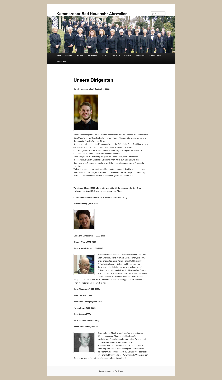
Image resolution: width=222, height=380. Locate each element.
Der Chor (79, 55)
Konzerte (104, 55)
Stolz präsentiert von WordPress (111, 371)
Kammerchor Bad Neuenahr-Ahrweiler (92, 13)
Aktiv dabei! (115, 55)
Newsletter (128, 55)
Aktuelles (68, 55)
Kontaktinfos (62, 61)
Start (59, 55)
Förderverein (140, 55)
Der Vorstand (92, 55)
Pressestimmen (155, 55)
